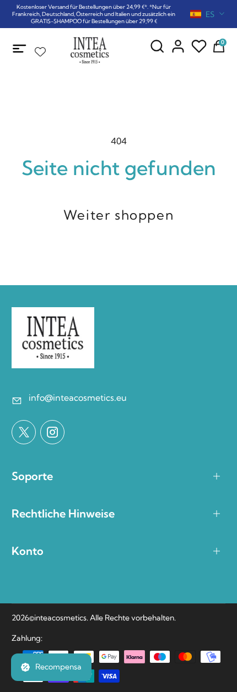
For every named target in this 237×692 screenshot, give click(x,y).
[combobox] (207, 14)
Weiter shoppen (118, 215)
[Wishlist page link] (40, 49)
